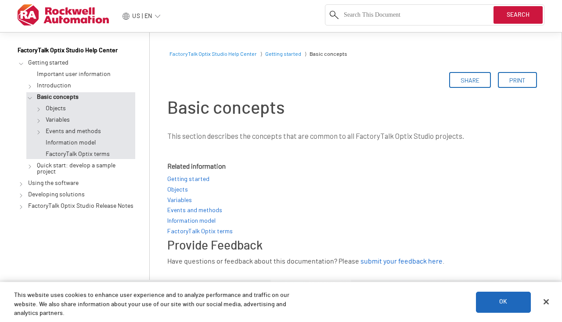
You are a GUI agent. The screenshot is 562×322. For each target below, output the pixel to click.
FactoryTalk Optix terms (78, 154)
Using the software (53, 183)
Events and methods (73, 131)
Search (518, 15)
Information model (71, 143)
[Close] (546, 301)
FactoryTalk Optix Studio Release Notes (80, 206)
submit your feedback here (401, 261)
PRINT (517, 80)
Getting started (48, 63)
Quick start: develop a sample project (76, 169)
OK (503, 302)
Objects (56, 108)
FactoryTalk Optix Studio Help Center (68, 50)
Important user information (74, 74)
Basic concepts (58, 97)
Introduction (54, 86)
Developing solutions (56, 195)
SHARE (470, 80)
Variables (58, 120)
